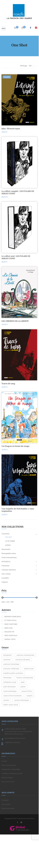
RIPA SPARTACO (10, 635)
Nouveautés (6, 549)
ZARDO (8, 545)
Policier (23, 687)
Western (6, 700)
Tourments (5, 534)
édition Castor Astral (10, 705)
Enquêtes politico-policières (13, 673)
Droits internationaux (9, 557)
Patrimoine (5, 566)
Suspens (29, 696)
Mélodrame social (9, 682)
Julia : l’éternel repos (11, 128)
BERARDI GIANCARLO (12, 617)
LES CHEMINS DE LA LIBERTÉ (15, 321)
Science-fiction (26, 691)
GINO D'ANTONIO (10, 624)
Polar (23, 682)
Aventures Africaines (22, 660)
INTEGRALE (6, 562)
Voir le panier (6, 804)
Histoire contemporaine (25, 678)
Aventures (7, 660)
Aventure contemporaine (25, 655)
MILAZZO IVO (9, 632)
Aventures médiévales (11, 669)
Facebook (31, 28)
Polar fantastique (9, 687)
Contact (4, 761)
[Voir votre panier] (22, 28)
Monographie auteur (9, 553)
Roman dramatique (10, 691)
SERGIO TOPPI (9, 639)
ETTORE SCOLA (10, 620)
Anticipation (7, 655)
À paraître (5, 578)
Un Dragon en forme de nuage (16, 446)
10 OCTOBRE (10, 541)
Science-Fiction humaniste (12, 696)
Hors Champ (6, 574)
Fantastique (7, 678)
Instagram (36, 28)
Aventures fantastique (11, 664)
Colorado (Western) (9, 570)
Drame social (28, 669)
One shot (8, 537)
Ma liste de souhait (8, 808)
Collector (5, 582)
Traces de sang (8, 383)
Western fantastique (21, 700)
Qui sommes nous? (8, 782)
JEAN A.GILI (8, 628)
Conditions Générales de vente (12, 773)
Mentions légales (7, 777)
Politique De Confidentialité (11, 769)
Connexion (5, 800)
